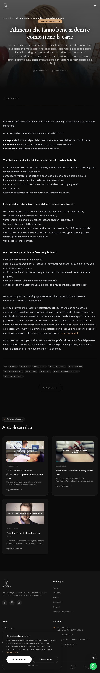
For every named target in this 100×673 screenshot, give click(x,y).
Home (4, 18)
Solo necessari (45, 659)
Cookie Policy (12, 652)
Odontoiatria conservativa (50, 21)
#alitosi (13, 366)
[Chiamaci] (93, 657)
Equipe (56, 597)
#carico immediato (57, 366)
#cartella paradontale (13, 371)
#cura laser (45, 371)
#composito (31, 371)
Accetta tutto (19, 659)
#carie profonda (75, 366)
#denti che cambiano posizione (66, 371)
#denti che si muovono (13, 376)
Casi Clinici (57, 602)
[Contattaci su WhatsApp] (93, 666)
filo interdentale (70, 333)
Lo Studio (57, 593)
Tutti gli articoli (12, 98)
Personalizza (32, 665)
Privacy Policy (59, 667)
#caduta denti (39, 366)
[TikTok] (19, 602)
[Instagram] (12, 602)
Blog (12, 18)
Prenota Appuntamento (63, 611)
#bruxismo (25, 366)
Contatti (56, 607)
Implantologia (8, 628)
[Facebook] (4, 602)
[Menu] (95, 6)
